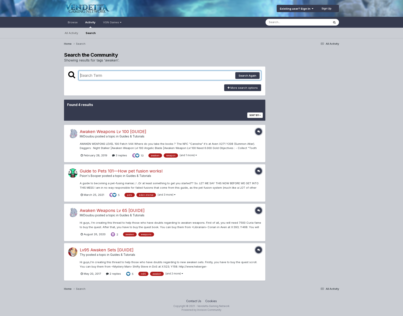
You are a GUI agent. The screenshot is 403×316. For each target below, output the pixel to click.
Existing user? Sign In (296, 8)
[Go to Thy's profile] (72, 252)
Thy (82, 254)
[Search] (334, 22)
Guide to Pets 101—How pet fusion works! (121, 171)
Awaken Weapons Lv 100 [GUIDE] (113, 131)
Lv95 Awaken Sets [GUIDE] (106, 249)
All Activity (71, 33)
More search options (244, 87)
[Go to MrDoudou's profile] (72, 133)
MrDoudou (87, 136)
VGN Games (111, 22)
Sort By (254, 115)
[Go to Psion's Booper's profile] (72, 173)
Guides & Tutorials (131, 136)
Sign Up (326, 8)
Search (91, 33)
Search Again (247, 75)
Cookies (211, 301)
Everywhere (316, 22)
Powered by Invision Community (201, 309)
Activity (90, 22)
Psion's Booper (90, 176)
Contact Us (193, 301)
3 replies (121, 155)
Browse (73, 22)
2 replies (115, 273)
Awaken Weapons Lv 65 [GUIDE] (112, 210)
